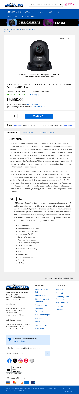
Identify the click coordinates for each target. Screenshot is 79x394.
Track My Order (41, 325)
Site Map (59, 310)
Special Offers (28, 16)
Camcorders (54, 12)
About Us (59, 289)
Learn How (67, 125)
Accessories (12, 16)
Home (6, 29)
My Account (39, 322)
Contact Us (60, 293)
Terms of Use (67, 389)
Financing (59, 306)
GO (47, 353)
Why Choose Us (62, 303)
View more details (32, 104)
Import (43, 91)
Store (11, 29)
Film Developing (41, 318)
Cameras (29, 12)
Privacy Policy (40, 295)
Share (62, 38)
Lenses (40, 12)
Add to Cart (40, 116)
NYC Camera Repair (42, 315)
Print (69, 38)
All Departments (14, 12)
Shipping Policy (41, 305)
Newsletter (39, 329)
